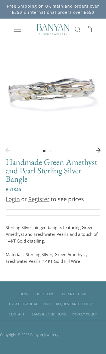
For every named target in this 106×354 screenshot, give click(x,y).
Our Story (44, 294)
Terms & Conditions (48, 314)
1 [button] (44, 151)
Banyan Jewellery (44, 334)
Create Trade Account (29, 304)
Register (38, 199)
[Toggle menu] (17, 29)
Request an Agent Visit (76, 304)
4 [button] (62, 151)
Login (13, 199)
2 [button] (50, 151)
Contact (17, 314)
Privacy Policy (84, 314)
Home (25, 294)
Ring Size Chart (73, 294)
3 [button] (56, 151)
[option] (53, 95)
